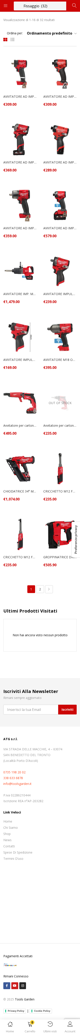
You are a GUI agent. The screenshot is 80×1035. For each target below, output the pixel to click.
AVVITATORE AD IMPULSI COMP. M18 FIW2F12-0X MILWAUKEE (20, 96)
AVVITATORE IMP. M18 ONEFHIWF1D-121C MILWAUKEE (20, 294)
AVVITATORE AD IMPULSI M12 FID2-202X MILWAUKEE (60, 162)
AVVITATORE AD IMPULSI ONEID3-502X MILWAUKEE (60, 228)
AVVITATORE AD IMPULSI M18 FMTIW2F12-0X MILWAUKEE (20, 228)
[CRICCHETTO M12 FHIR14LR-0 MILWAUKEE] (60, 468)
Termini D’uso (13, 858)
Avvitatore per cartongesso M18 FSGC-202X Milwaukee (20, 425)
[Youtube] (14, 985)
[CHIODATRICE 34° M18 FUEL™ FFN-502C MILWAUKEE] (20, 468)
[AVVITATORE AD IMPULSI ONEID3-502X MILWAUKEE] (60, 205)
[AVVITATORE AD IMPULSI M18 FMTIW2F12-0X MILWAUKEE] (20, 205)
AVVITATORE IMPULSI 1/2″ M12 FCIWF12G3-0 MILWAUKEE (60, 294)
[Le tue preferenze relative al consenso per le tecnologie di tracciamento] (76, 539)
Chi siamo (10, 827)
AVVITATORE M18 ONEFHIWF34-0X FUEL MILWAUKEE (60, 360)
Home (7, 821)
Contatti (9, 846)
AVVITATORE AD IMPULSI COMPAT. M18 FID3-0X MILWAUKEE (60, 96)
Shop (7, 834)
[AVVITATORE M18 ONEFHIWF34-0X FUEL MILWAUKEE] (60, 337)
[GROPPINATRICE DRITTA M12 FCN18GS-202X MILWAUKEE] (60, 534)
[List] (12, 39)
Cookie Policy (42, 1010)
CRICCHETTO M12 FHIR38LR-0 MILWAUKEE (20, 557)
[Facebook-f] (6, 985)
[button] (30, 1028)
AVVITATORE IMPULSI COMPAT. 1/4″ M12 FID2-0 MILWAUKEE (20, 360)
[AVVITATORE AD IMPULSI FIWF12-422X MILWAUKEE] (20, 139)
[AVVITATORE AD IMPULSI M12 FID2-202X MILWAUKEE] (60, 139)
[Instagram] (22, 985)
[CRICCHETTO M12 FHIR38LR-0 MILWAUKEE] (20, 534)
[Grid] (5, 39)
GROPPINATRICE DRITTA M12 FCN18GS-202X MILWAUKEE (60, 557)
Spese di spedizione (17, 852)
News (7, 840)
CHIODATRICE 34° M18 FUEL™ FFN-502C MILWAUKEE (20, 491)
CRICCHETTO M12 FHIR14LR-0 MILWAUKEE (60, 491)
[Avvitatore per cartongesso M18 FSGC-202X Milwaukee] (20, 403)
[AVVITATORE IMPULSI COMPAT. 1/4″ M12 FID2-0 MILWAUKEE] (20, 337)
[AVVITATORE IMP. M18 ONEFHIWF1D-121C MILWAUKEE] (20, 271)
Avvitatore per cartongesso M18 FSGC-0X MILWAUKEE (60, 425)
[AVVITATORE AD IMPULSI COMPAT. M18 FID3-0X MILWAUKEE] (60, 74)
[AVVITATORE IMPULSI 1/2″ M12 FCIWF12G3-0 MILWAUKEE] (60, 271)
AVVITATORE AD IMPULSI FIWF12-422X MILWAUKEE (20, 162)
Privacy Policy (16, 1010)
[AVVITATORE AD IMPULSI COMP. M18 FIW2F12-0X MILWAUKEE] (20, 74)
